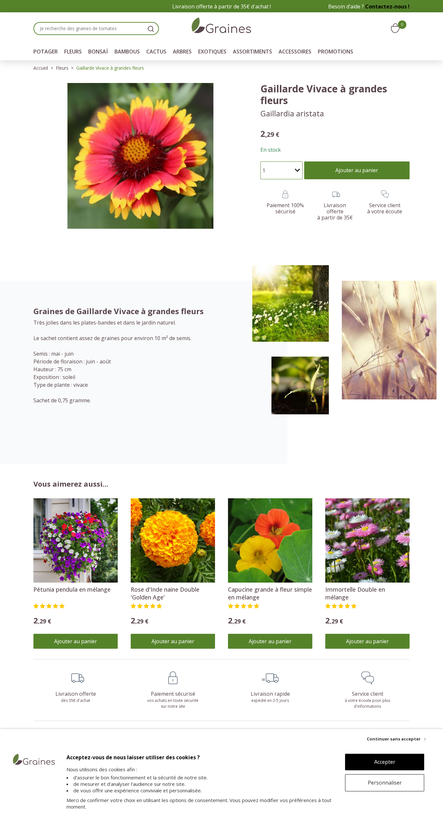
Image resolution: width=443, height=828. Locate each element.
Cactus (156, 51)
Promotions (335, 51)
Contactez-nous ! (387, 6)
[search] (151, 28)
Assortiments (252, 51)
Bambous (127, 51)
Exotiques (212, 51)
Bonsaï (98, 51)
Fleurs (73, 51)
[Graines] (221, 26)
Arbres (182, 51)
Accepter (384, 761)
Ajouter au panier (75, 641)
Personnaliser (385, 782)
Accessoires (295, 51)
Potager (45, 51)
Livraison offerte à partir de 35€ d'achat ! (221, 6)
